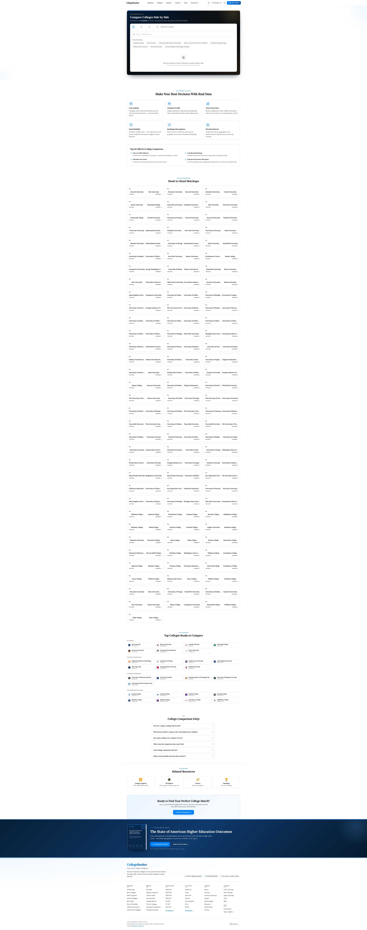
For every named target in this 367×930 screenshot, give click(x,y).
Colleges (159, 3)
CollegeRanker (132, 3)
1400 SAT (169, 893)
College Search (151, 901)
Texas (187, 893)
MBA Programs (132, 895)
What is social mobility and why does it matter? (169, 756)
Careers (177, 3)
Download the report (161, 844)
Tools (185, 3)
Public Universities (133, 907)
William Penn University (140, 47)
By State (149, 890)
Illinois (187, 907)
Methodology (208, 901)
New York (188, 895)
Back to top (233, 924)
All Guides (169, 911)
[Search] (208, 3)
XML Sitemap (228, 893)
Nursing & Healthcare (153, 907)
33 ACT (168, 901)
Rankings (150, 3)
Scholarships (150, 898)
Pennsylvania (189, 901)
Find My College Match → (183, 812)
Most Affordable (132, 904)
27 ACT (168, 904)
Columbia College (138, 43)
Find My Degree (234, 3)
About (206, 890)
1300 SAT (169, 895)
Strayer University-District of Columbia (195, 43)
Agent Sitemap (229, 895)
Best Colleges (131, 893)
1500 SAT (169, 890)
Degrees (168, 3)
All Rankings (131, 890)
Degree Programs (152, 893)
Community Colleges (134, 910)
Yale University (151, 43)
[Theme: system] (224, 3)
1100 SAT (168, 898)
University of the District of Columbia (170, 43)
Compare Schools (152, 910)
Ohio (186, 904)
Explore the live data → (180, 844)
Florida (187, 898)
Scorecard (227, 909)
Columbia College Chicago (218, 43)
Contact (207, 893)
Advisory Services (210, 895)
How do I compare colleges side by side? (167, 726)
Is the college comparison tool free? (165, 750)
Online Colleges (132, 898)
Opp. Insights (228, 912)
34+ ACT (168, 907)
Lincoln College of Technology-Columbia (177, 47)
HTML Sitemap (228, 890)
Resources (194, 3)
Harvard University (156, 47)
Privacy (206, 910)
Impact (206, 898)
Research (207, 904)
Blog (225, 901)
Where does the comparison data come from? (168, 744)
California (188, 890)
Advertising (208, 907)
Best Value (130, 901)
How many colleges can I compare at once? (168, 738)
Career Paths (150, 895)
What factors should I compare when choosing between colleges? (175, 732)
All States (188, 911)
